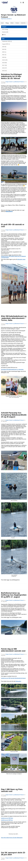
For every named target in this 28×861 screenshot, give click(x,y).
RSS (4, 34)
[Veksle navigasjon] (25, 2)
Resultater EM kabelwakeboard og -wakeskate (12, 369)
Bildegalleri (18, 681)
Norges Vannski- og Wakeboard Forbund (15, 81)
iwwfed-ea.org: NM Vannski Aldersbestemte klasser (13, 678)
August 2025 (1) (6, 44)
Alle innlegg (5, 29)
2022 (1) (4, 52)
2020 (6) (4, 57)
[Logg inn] (23, 2)
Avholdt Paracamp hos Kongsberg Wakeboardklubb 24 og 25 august (14, 415)
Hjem (2, 23)
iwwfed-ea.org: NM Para (7, 820)
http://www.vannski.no (6, 18)
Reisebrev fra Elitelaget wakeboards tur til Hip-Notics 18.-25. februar (11, 76)
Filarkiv (17, 23)
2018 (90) (4, 62)
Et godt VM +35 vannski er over (12, 225)
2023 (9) (4, 49)
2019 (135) (4, 60)
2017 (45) (4, 65)
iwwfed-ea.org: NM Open (7, 818)
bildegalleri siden (21, 259)
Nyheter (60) (5, 32)
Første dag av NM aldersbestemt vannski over (13, 650)
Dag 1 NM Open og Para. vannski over (12, 790)
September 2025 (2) (7, 41)
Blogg (7, 23)
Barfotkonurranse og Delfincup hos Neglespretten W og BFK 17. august (14, 595)
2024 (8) (4, 46)
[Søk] (21, 2)
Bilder (12, 23)
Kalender (23, 23)
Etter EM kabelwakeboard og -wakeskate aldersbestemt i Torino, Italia (13, 318)
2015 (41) (4, 70)
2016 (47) (4, 68)
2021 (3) (4, 54)
